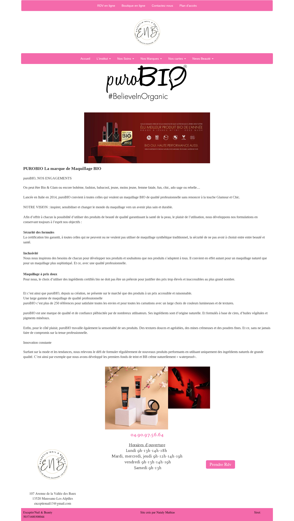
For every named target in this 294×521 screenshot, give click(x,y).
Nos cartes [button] (176, 58)
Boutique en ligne (133, 5)
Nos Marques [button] (150, 58)
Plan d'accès (188, 5)
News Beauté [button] (201, 58)
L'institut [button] (103, 58)
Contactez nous (162, 5)
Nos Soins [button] (124, 58)
